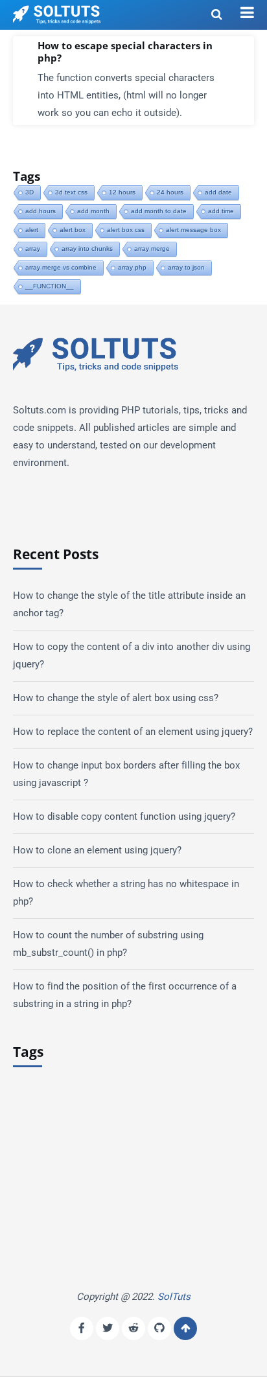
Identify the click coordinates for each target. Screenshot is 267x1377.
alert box (73, 229)
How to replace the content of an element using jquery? (133, 731)
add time (221, 210)
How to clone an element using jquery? (97, 850)
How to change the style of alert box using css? (115, 698)
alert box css (126, 229)
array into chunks (87, 248)
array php (132, 267)
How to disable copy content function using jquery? (124, 816)
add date (218, 192)
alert (31, 229)
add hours (40, 210)
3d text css (71, 192)
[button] (247, 13)
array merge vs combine (61, 267)
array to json (186, 267)
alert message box (193, 229)
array (32, 248)
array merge (152, 248)
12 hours (122, 192)
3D (29, 192)
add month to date (159, 210)
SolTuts (174, 1296)
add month (93, 210)
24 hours (170, 192)
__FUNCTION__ (49, 286)
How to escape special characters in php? (125, 52)
